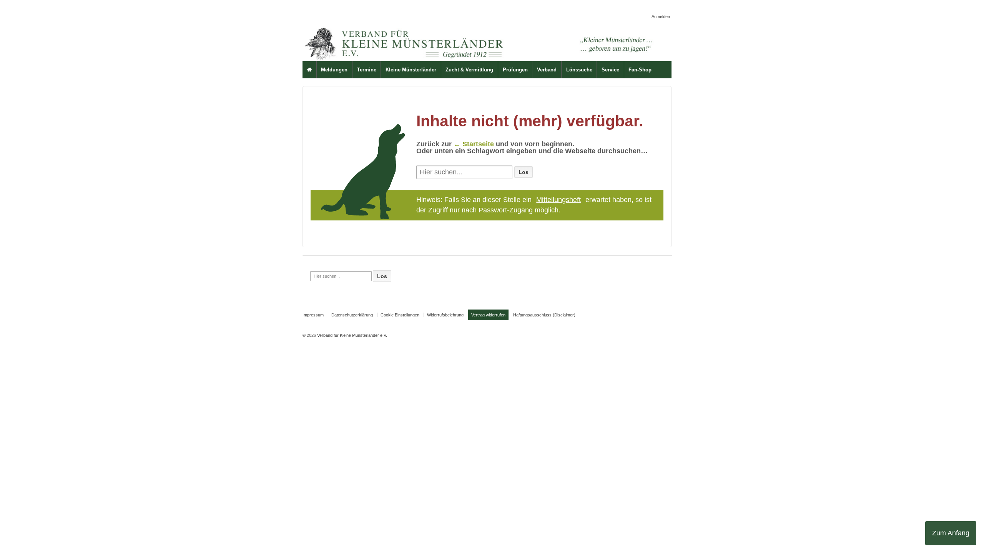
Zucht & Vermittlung (469, 70)
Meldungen (334, 70)
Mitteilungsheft (558, 200)
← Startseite (474, 144)
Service (610, 70)
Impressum (313, 315)
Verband (547, 70)
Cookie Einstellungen (400, 315)
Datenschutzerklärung (352, 315)
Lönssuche (579, 70)
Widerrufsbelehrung (445, 315)
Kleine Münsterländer (411, 70)
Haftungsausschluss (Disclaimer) (544, 315)
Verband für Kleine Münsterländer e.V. (351, 335)
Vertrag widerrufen (488, 315)
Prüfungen (515, 70)
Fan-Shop (640, 70)
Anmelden (661, 16)
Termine (366, 70)
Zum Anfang (950, 533)
